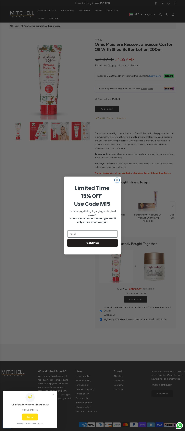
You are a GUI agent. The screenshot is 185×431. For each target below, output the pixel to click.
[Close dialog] (117, 180)
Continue (92, 243)
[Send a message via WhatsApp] (180, 426)
